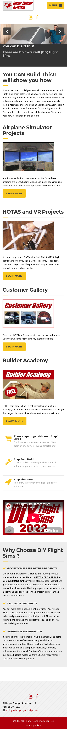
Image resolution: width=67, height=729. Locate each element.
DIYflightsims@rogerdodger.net (21, 710)
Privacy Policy (33, 725)
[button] (7, 31)
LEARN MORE (14, 193)
